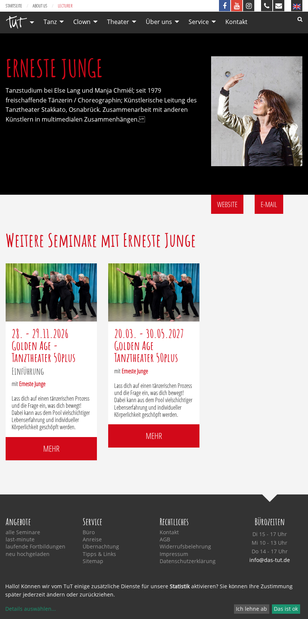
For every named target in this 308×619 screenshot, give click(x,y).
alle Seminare (23, 532)
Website (227, 204)
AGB (165, 539)
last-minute (20, 539)
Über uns (159, 22)
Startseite (14, 6)
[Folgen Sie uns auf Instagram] (248, 5)
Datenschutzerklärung (188, 561)
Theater (118, 22)
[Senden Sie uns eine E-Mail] (278, 5)
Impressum (174, 554)
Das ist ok (286, 608)
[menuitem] (18, 22)
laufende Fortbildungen (35, 546)
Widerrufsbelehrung (185, 546)
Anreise (92, 539)
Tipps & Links (99, 554)
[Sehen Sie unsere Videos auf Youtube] (236, 5)
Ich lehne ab (251, 608)
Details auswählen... (30, 608)
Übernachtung (101, 546)
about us (40, 6)
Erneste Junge (32, 384)
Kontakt (236, 22)
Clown (82, 22)
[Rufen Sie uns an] (266, 5)
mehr (51, 448)
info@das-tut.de (269, 559)
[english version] (296, 5)
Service (199, 22)
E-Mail (269, 204)
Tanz (50, 22)
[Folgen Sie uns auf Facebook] (224, 5)
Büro (89, 532)
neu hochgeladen (28, 554)
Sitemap (93, 561)
